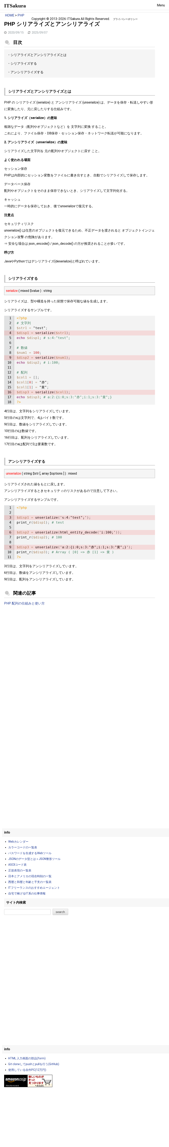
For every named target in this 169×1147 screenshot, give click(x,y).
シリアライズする (24, 63)
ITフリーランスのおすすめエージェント (34, 887)
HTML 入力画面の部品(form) (27, 1058)
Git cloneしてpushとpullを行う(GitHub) (33, 1064)
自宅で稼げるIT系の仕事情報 (27, 893)
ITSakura (15, 5)
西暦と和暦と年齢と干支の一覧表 (30, 882)
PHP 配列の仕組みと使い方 (24, 603)
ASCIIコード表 (17, 864)
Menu (161, 5)
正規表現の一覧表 (19, 870)
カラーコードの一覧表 (22, 847)
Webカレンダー (18, 841)
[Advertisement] (79, 643)
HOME (9, 15)
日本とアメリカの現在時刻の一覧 (30, 876)
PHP (21, 15)
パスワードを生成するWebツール (30, 853)
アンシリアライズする (27, 72)
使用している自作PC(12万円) (27, 1069)
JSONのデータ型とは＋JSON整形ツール (34, 859)
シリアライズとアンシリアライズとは (39, 55)
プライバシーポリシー (125, 19)
